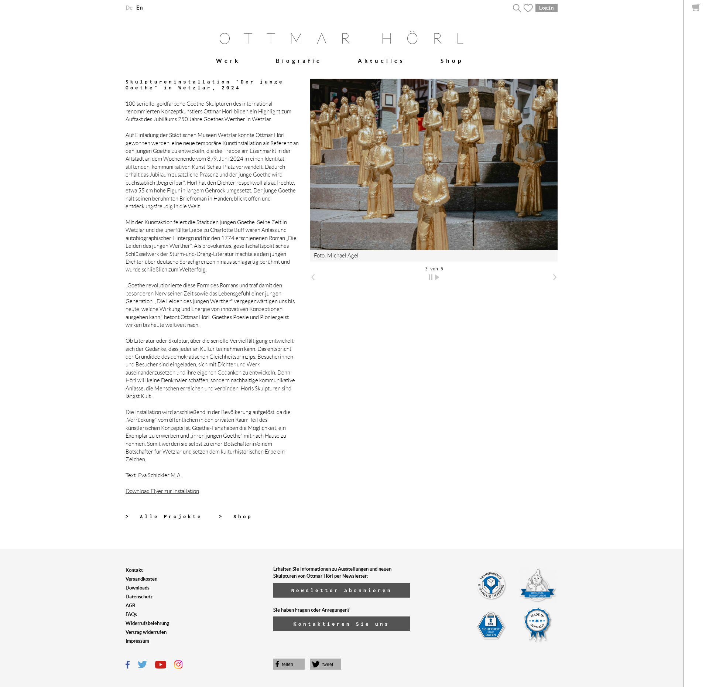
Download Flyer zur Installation (162, 491)
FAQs (131, 614)
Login (546, 8)
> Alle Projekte (164, 516)
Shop (452, 61)
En (139, 7)
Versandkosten (141, 579)
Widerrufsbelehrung (147, 623)
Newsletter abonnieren (341, 590)
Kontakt (134, 570)
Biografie (299, 61)
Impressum (137, 641)
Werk (228, 61)
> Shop (236, 516)
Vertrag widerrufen (146, 632)
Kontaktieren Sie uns (342, 624)
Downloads (138, 588)
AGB (130, 605)
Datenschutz (139, 596)
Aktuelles (381, 61)
